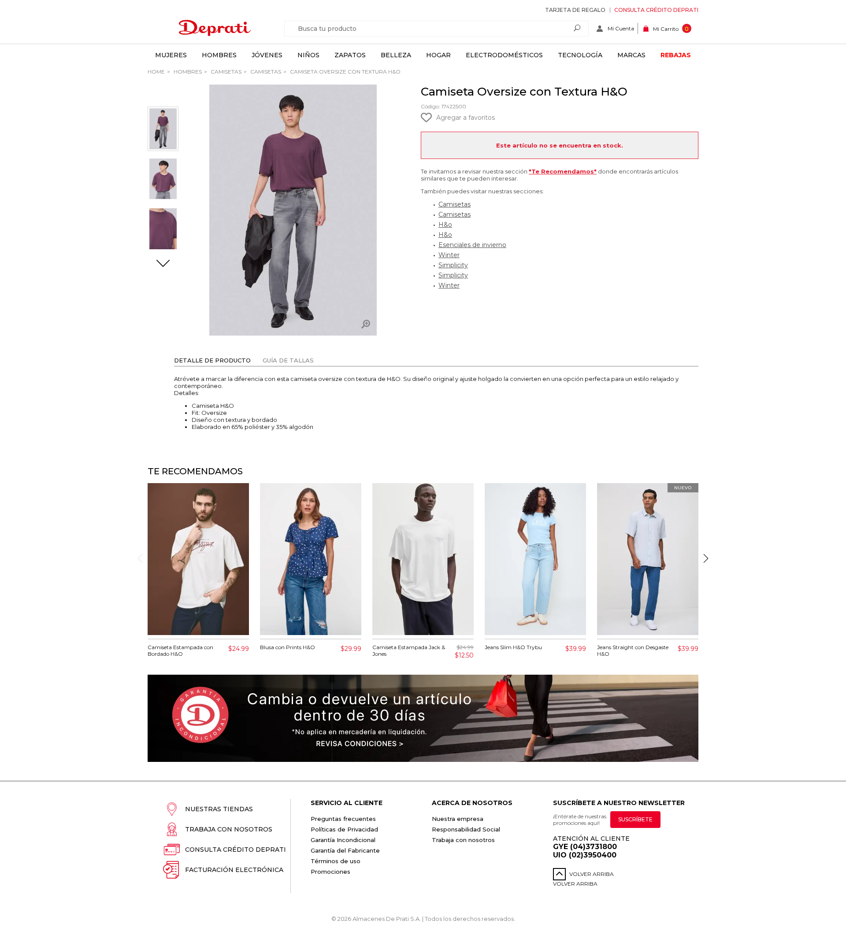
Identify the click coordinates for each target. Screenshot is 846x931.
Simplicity (453, 265)
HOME (156, 71)
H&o (445, 225)
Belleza (396, 55)
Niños (308, 55)
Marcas (631, 55)
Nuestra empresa (457, 818)
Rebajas (675, 55)
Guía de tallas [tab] (288, 360)
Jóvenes (267, 55)
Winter (449, 255)
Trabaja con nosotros (228, 829)
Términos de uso (335, 860)
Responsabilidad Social (466, 829)
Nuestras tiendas (219, 809)
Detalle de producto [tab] (212, 360)
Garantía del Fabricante (345, 850)
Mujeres (171, 55)
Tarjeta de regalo (575, 10)
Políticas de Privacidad (344, 829)
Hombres (219, 55)
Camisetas (225, 71)
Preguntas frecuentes (343, 818)
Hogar (438, 55)
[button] (163, 264)
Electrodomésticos (504, 55)
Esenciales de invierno (472, 245)
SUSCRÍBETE (635, 819)
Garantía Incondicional (343, 839)
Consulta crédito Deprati (656, 10)
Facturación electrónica (234, 870)
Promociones (330, 871)
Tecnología (580, 55)
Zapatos (350, 55)
